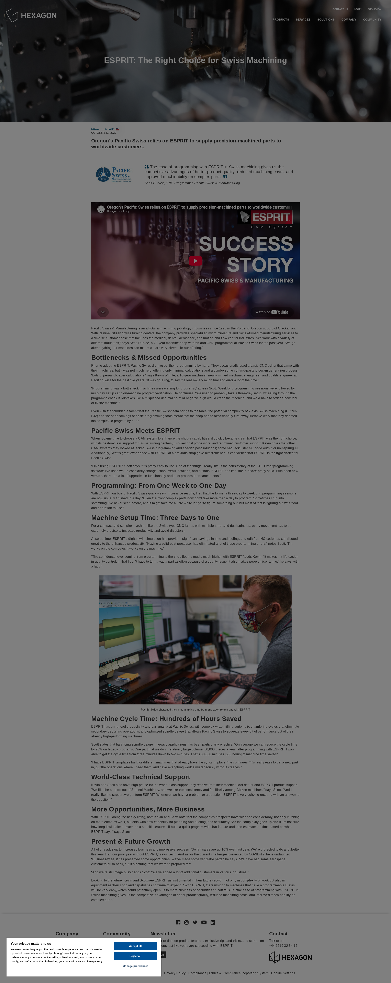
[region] (84, 956)
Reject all (135, 956)
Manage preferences (135, 966)
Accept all (135, 946)
